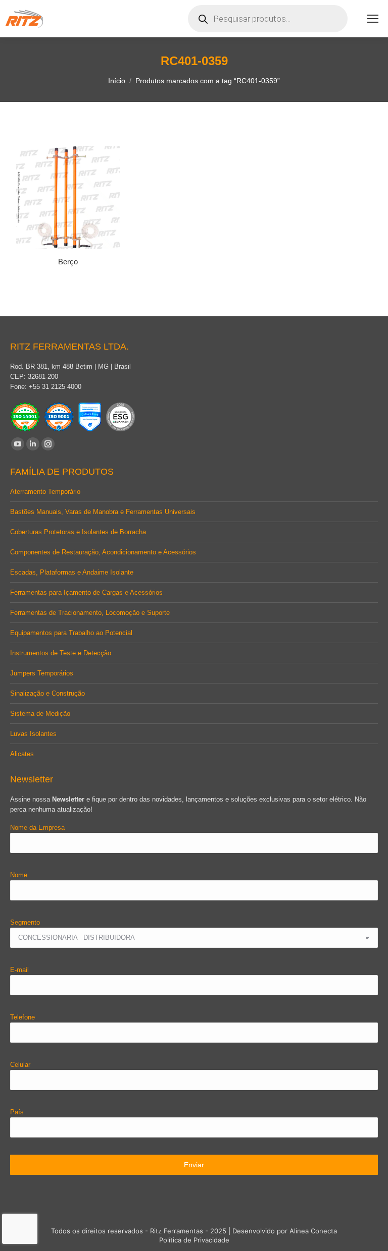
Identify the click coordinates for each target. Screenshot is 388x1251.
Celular (20, 1064)
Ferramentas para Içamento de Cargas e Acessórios (86, 592)
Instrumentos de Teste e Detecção (60, 653)
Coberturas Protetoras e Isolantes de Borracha (78, 532)
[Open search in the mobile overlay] (268, 18)
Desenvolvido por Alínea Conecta (284, 1231)
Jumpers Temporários (41, 673)
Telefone (22, 1017)
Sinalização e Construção (47, 693)
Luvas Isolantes (33, 733)
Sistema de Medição (40, 713)
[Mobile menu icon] (373, 19)
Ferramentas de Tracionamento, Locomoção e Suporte (90, 612)
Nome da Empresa (37, 827)
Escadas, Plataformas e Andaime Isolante (71, 572)
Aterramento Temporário (45, 491)
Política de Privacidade (194, 1240)
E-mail (19, 970)
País (17, 1112)
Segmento (25, 922)
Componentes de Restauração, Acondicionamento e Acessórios (103, 552)
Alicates (22, 754)
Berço (68, 261)
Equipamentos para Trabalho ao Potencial (71, 633)
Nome (18, 875)
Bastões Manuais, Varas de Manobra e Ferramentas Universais (103, 512)
